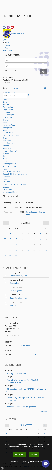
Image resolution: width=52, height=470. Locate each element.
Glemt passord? (10, 71)
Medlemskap (8, 189)
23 (16, 250)
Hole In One (7, 117)
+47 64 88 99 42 (14, 88)
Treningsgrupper (9, 176)
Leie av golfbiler (9, 125)
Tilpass (34, 454)
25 (28, 250)
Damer (5, 156)
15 (10, 244)
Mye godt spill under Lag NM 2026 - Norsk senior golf (26, 390)
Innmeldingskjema (10, 192)
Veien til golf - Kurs (10, 166)
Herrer (5, 158)
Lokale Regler (8, 114)
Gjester (5, 120)
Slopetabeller (8, 109)
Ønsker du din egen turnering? (14, 184)
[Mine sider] (3, 24)
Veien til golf (14, 305)
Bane (5, 102)
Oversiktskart (8, 107)
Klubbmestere (8, 148)
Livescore (6, 187)
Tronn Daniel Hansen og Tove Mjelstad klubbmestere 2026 (22, 381)
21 (46, 244)
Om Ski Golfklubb (10, 132)
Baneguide (7, 104)
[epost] (45, 88)
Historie (6, 145)
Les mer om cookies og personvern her (26, 461)
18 (28, 244)
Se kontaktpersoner (11, 92)
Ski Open (6, 181)
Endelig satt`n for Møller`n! (17, 373)
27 (5, 233)
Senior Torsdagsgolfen (18, 275)
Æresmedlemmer (10, 150)
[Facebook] (4, 27)
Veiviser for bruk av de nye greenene (21, 406)
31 (5, 255)
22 (10, 250)
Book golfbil (7, 127)
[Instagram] (8, 27)
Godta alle (19, 454)
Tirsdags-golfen (16, 290)
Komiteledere (8, 140)
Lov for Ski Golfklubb (11, 135)
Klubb (5, 130)
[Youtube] (12, 27)
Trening (5, 168)
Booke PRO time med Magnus (15, 174)
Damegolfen (14, 283)
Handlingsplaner (9, 143)
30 (5, 250)
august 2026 (26, 425)
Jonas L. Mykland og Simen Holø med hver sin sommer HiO (25, 398)
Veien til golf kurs (9, 163)
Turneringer (7, 179)
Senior (5, 161)
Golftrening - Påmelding (12, 171)
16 (16, 244)
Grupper (6, 153)
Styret (5, 138)
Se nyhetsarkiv (42, 411)
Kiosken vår (7, 122)
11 (28, 239)
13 (40, 239)
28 (5, 239)
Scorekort (6, 112)
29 (5, 244)
